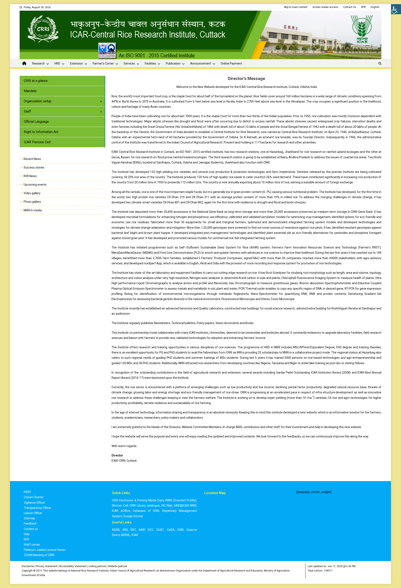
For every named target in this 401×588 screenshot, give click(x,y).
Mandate (30, 91)
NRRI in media (33, 210)
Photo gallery (32, 201)
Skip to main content (295, 7)
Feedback (30, 523)
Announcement (200, 63)
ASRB (116, 529)
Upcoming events (35, 184)
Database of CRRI (146, 510)
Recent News (32, 159)
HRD (57, 63)
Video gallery (32, 193)
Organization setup (37, 101)
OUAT (160, 529)
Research (38, 63)
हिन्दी (363, 7)
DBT (133, 529)
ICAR (135, 535)
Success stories (34, 167)
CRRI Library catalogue (144, 505)
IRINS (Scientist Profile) (180, 500)
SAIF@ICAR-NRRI (185, 505)
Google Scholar (133, 516)
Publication (173, 63)
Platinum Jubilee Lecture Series (45, 549)
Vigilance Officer (34, 502)
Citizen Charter (34, 497)
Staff (27, 111)
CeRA (170, 529)
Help (27, 534)
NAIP (142, 529)
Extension (76, 63)
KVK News (30, 176)
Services (129, 63)
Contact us (31, 529)
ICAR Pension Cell (37, 142)
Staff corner (32, 544)
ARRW (125, 535)
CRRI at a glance (36, 81)
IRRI (125, 529)
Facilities (150, 63)
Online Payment (231, 63)
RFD (26, 539)
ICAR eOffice (121, 510)
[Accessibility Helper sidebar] (396, 9)
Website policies (117, 566)
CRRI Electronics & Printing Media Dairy (138, 500)
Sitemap (29, 518)
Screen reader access (325, 7)
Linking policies (97, 566)
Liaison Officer (33, 513)
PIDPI (27, 492)
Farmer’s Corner (103, 63)
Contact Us (349, 7)
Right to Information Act (41, 132)
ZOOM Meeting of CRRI (39, 555)
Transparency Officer (37, 507)
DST (150, 529)
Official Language (36, 122)
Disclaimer (28, 566)
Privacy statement (46, 566)
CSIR (180, 529)
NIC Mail (166, 505)
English (375, 7)
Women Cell (120, 505)
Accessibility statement (73, 566)
